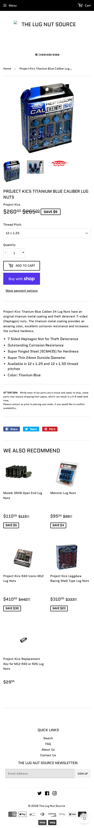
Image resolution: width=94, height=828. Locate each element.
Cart (87, 5)
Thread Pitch (12, 224)
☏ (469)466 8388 (47, 54)
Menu (13, 5)
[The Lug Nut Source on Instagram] (54, 794)
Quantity (9, 245)
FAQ (48, 744)
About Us (48, 749)
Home (7, 68)
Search (48, 738)
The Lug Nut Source (52, 806)
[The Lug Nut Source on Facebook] (47, 794)
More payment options (22, 290)
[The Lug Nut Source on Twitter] (39, 794)
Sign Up (83, 773)
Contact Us (48, 755)
